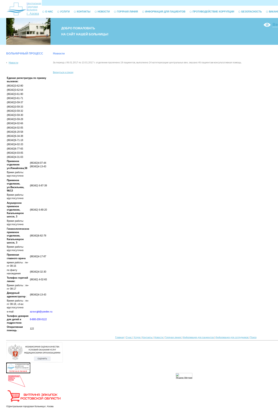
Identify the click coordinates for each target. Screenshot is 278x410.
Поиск (253, 337)
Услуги (65, 11)
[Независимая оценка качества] (34, 361)
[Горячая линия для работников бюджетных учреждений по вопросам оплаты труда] (18, 372)
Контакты (83, 11)
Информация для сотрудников (232, 337)
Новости (104, 11)
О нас (49, 11)
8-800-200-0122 (38, 319)
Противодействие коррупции (213, 11)
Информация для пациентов (165, 11)
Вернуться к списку (63, 72)
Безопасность (251, 11)
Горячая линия (127, 11)
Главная (119, 337)
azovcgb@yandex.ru (41, 311)
